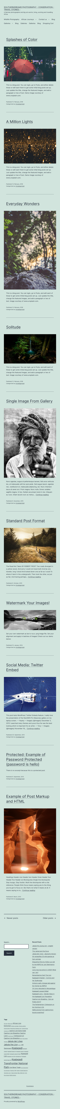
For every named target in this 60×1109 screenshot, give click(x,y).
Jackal (19, 1044)
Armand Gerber (7, 1028)
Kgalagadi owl (19, 1056)
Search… (7, 942)
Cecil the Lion (10, 1036)
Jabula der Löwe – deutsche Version (44, 954)
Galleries (7, 23)
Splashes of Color (21, 39)
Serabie (18, 1070)
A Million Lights (19, 121)
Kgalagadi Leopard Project (15, 1053)
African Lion (10, 1023)
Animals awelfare (22, 1026)
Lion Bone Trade (15, 1067)
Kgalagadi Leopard (20, 1051)
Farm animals (25, 1038)
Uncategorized (20, 104)
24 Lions (5, 1023)
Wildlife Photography (11, 19)
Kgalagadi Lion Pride (11, 1056)
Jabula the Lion (11, 1044)
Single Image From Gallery (29, 401)
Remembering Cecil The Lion (41, 975)
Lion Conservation (24, 1067)
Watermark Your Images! (28, 603)
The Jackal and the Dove (40, 951)
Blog (53, 19)
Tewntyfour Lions (7, 1072)
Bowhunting (12, 1028)
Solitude (13, 327)
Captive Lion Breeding (12, 1033)
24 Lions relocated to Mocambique (43, 988)
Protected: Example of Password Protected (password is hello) (25, 759)
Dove (21, 1038)
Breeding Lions (18, 1028)
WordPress (21, 1101)
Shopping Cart (48, 23)
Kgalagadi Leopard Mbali (40, 991)
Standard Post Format (25, 520)
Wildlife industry (12, 1075)
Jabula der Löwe (15, 1041)
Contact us (43, 19)
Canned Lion (6, 1030)
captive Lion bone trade (17, 1031)
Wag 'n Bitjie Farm (21, 1072)
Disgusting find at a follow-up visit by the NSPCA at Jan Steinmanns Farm (43, 964)
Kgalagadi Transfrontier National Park (16, 1063)
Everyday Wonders (23, 203)
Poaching (12, 1070)
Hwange (5, 1041)
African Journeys (27, 19)
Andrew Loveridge (15, 1026)
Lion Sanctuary (7, 1070)
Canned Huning (25, 1028)
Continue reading (42, 495)
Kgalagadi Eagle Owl (12, 1051)
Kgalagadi (17, 1048)
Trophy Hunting (14, 1072)
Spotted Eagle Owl (24, 1070)
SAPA (15, 1070)
